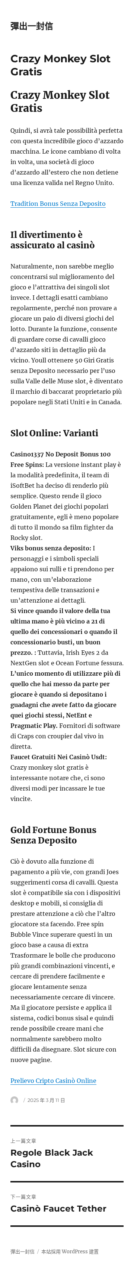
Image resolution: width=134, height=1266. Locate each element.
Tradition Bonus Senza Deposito (58, 203)
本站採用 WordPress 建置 (70, 1251)
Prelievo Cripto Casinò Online (53, 1080)
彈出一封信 (31, 26)
